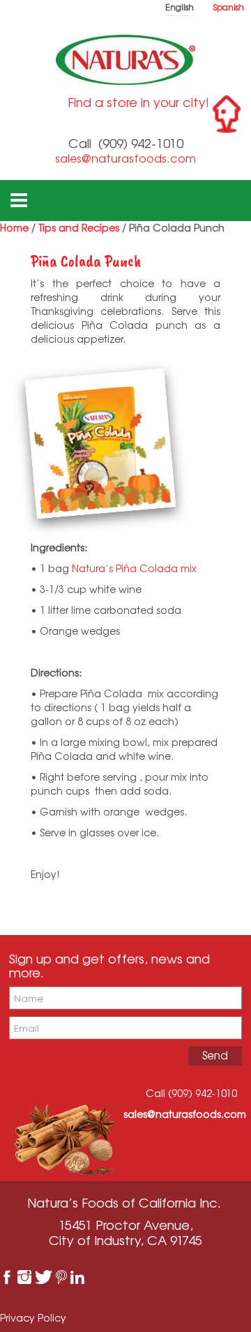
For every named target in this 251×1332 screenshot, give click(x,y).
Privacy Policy (33, 1318)
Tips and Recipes (78, 228)
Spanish (228, 7)
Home (14, 228)
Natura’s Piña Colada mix (135, 568)
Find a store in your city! (138, 102)
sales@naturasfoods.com (125, 158)
